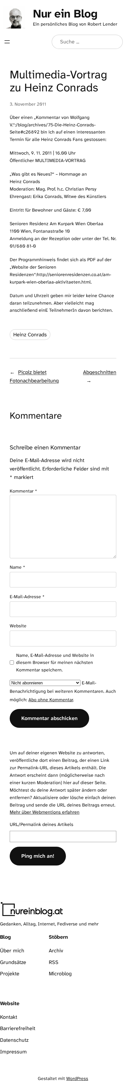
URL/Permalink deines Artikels (41, 824)
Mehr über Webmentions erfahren (44, 812)
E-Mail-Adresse (27, 596)
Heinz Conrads (30, 334)
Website (18, 626)
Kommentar (23, 491)
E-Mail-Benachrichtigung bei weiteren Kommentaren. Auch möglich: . (63, 691)
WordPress (77, 1078)
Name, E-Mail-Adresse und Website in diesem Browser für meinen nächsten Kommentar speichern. (55, 662)
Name (17, 567)
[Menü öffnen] (7, 42)
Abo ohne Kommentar (50, 700)
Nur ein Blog (65, 13)
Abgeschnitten (99, 372)
